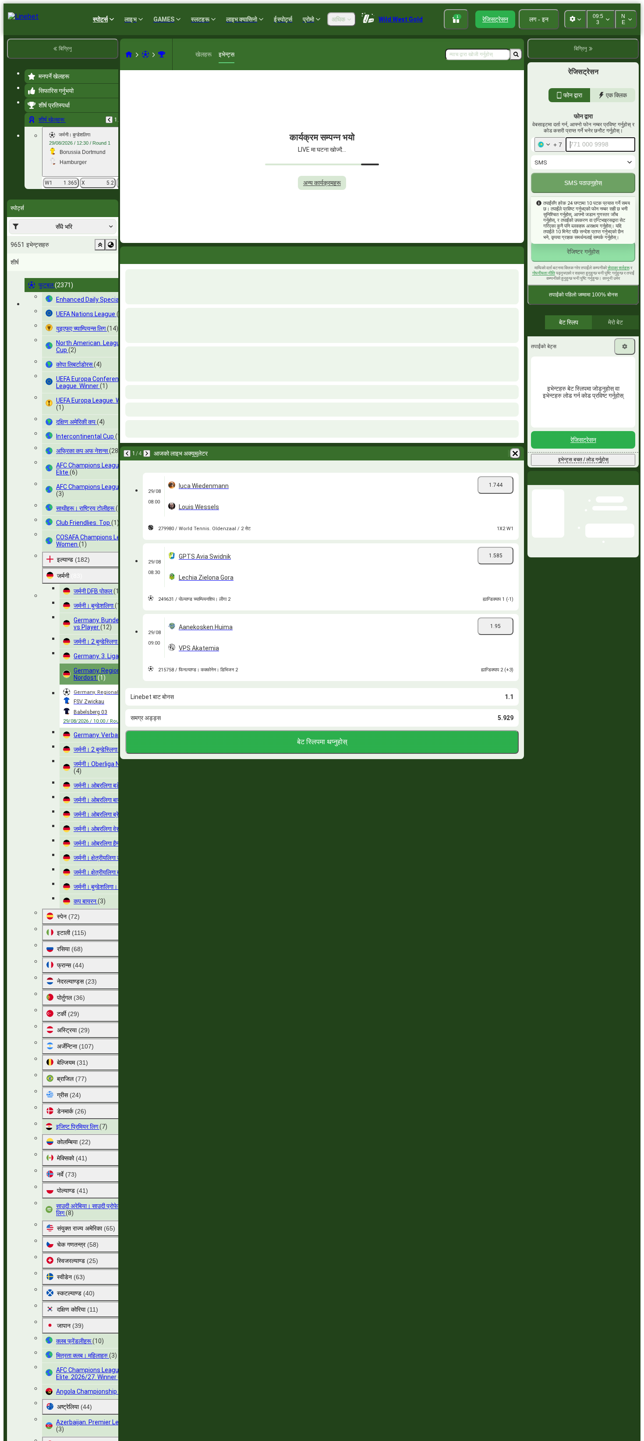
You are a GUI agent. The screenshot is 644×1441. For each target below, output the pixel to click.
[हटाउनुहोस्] (515, 253)
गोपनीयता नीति (543, 291)
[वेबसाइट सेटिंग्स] (575, 19)
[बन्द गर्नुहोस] (632, 504)
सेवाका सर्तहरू (619, 286)
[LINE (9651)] (129, 54)
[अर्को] (149, 253)
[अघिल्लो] (109, 119)
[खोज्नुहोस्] (516, 54)
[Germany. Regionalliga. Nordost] (161, 54)
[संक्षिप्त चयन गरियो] (100, 244)
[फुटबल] (145, 54)
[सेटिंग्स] (624, 365)
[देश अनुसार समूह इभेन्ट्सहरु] (111, 244)
